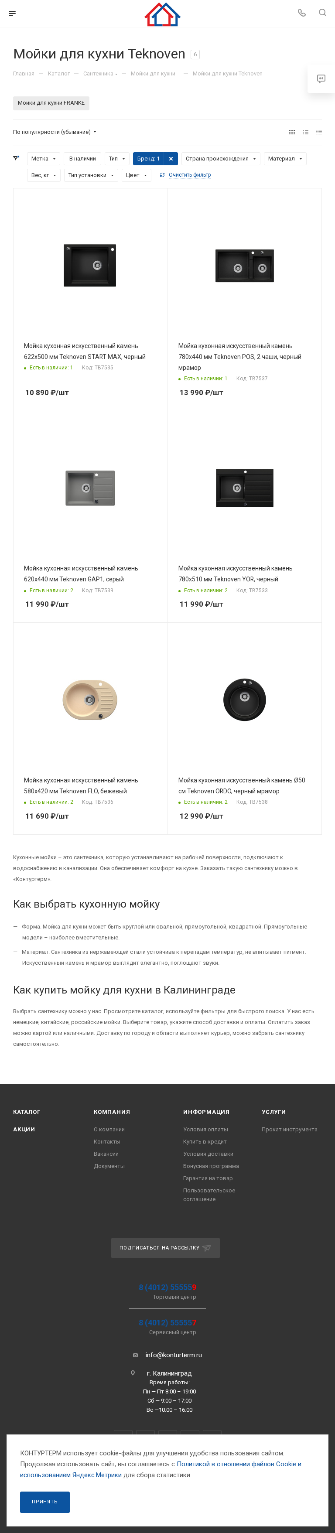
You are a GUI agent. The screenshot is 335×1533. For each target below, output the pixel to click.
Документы (109, 1166)
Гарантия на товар (208, 1178)
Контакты (107, 1141)
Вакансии (106, 1154)
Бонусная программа (211, 1166)
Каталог (27, 1112)
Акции (24, 1129)
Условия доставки (208, 1154)
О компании (109, 1129)
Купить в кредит (205, 1141)
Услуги (274, 1112)
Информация (206, 1112)
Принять (45, 1502)
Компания (112, 1112)
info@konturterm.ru (174, 1355)
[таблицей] (319, 132)
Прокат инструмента (290, 1129)
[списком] (305, 132)
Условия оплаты (205, 1129)
